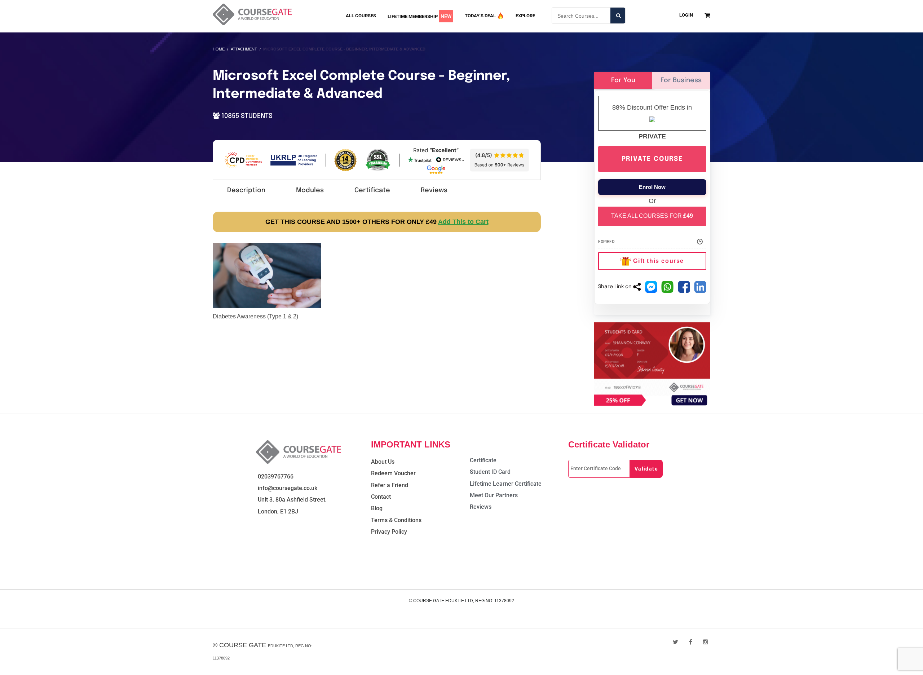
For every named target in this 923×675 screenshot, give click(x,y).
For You (623, 80)
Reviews (434, 190)
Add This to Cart (463, 221)
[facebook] (690, 642)
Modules (310, 190)
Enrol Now (652, 187)
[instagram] (705, 642)
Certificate (372, 190)
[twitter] (675, 642)
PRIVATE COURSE (652, 159)
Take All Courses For (652, 216)
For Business (681, 80)
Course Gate (242, 645)
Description (246, 190)
